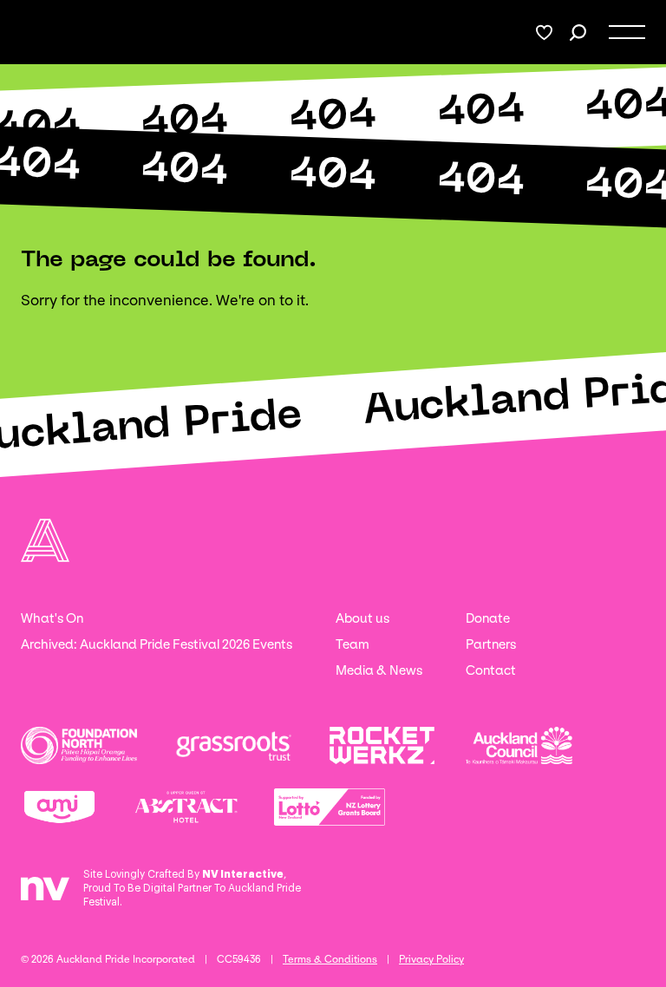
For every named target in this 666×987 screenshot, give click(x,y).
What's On (52, 618)
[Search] (578, 32)
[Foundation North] (79, 745)
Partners (491, 644)
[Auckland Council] (519, 745)
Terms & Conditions (330, 959)
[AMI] (59, 807)
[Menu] (627, 32)
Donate (488, 618)
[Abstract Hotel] (186, 807)
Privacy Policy (431, 959)
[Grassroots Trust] (233, 745)
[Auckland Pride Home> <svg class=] (41, 32)
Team (352, 644)
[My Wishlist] (544, 32)
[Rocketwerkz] (382, 745)
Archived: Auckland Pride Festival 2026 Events (156, 644)
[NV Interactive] (45, 895)
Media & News (379, 670)
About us (362, 618)
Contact (491, 670)
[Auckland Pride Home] (45, 540)
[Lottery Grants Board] (329, 807)
